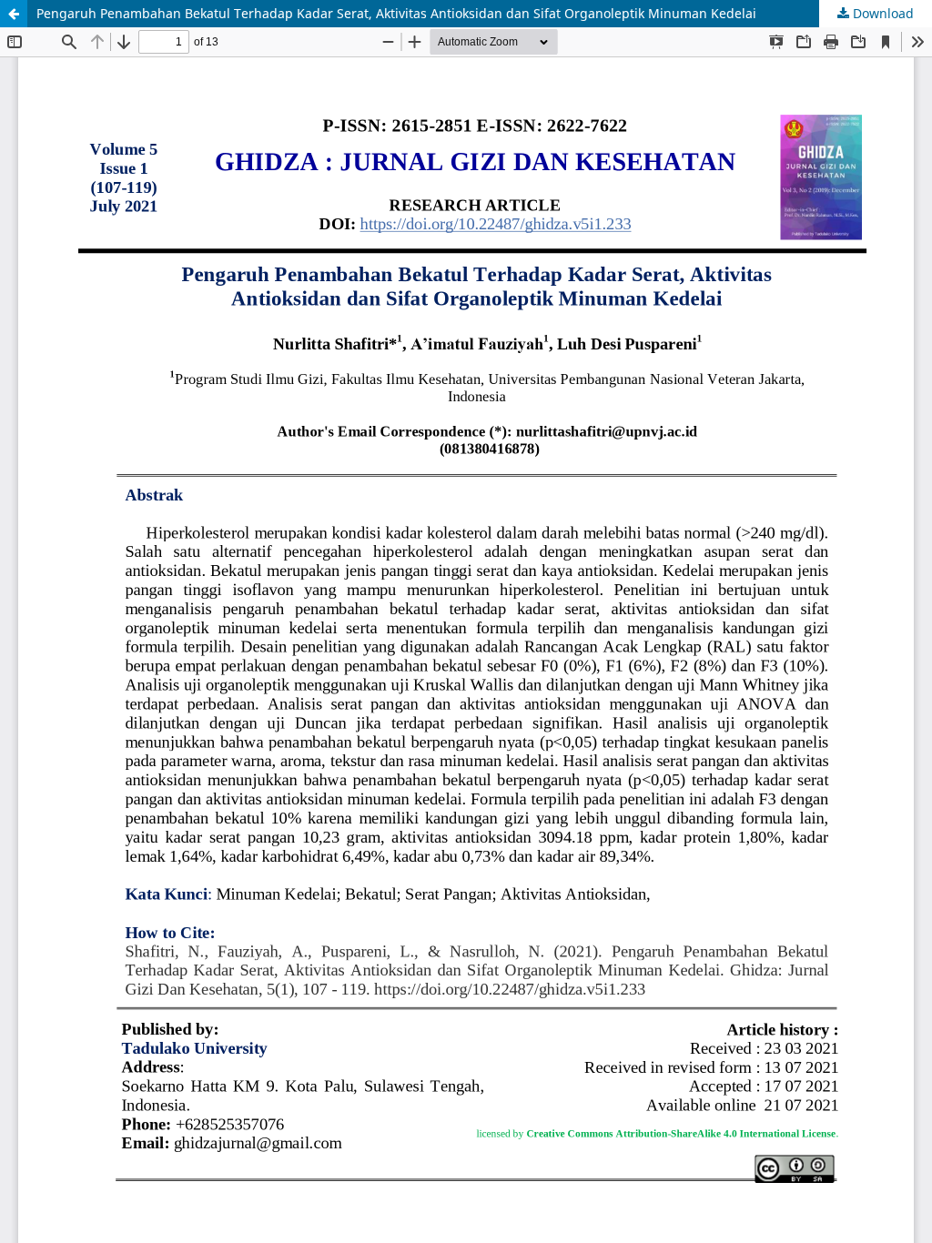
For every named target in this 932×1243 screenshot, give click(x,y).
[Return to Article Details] (13, 13)
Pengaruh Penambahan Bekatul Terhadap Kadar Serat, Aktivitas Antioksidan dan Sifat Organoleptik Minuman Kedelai (396, 13)
